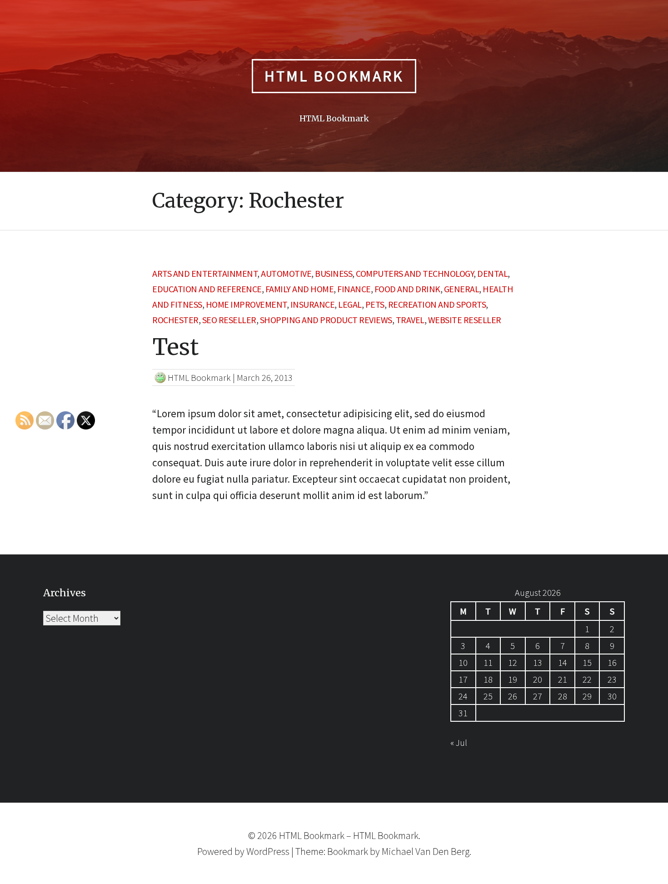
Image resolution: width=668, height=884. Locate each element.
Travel (410, 319)
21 (562, 679)
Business (333, 273)
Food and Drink (407, 289)
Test (175, 347)
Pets (374, 304)
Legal (350, 304)
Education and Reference (207, 289)
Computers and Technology (415, 273)
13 (537, 662)
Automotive (286, 273)
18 (488, 679)
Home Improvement (246, 304)
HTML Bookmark (334, 75)
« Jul (458, 742)
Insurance (312, 304)
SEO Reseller (229, 319)
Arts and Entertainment (204, 273)
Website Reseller (464, 319)
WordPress (267, 851)
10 (463, 662)
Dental (492, 273)
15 (587, 662)
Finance (354, 289)
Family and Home (299, 289)
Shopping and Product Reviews (326, 319)
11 (488, 662)
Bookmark (347, 851)
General (461, 289)
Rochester (175, 319)
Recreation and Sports (437, 304)
